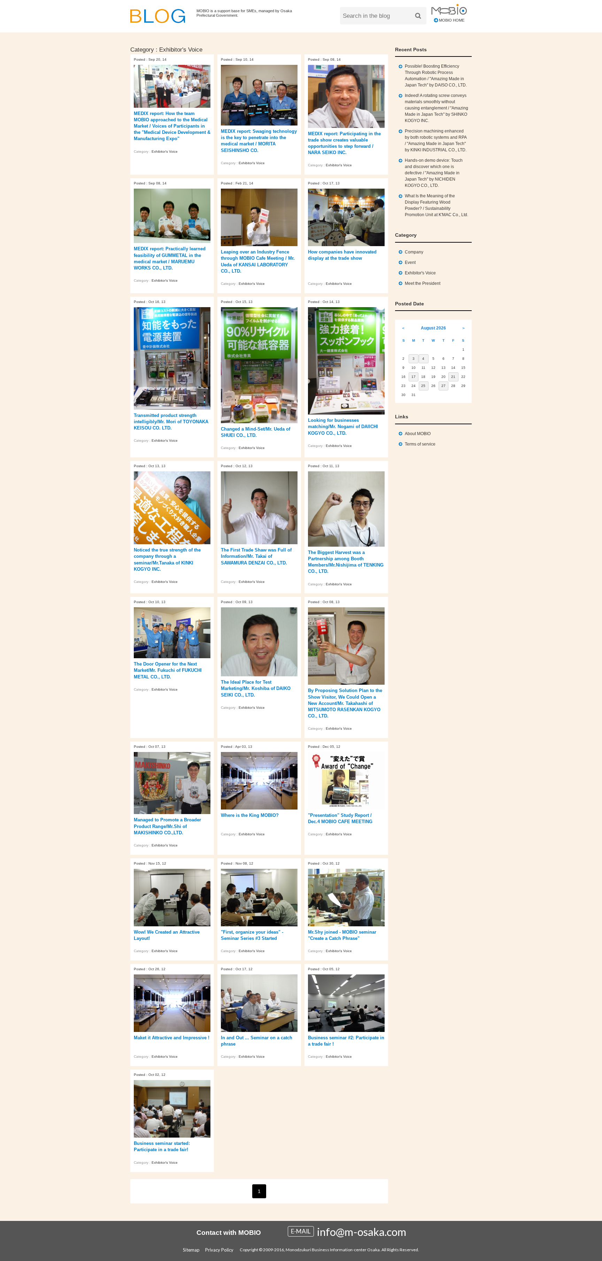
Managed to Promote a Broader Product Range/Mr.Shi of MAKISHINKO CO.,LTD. (167, 826)
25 (423, 386)
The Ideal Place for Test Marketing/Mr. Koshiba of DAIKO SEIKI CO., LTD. (256, 688)
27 (443, 386)
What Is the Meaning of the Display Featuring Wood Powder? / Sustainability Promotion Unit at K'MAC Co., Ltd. (436, 205)
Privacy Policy (219, 1250)
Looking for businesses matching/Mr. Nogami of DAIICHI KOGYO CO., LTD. (343, 426)
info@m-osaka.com (361, 1231)
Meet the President (422, 283)
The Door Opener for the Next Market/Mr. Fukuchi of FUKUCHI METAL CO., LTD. (168, 670)
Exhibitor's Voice (165, 151)
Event (410, 262)
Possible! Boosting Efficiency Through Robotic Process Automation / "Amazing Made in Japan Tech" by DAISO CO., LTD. (436, 76)
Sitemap (191, 1250)
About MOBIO (418, 433)
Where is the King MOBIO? (250, 815)
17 (413, 377)
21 (453, 377)
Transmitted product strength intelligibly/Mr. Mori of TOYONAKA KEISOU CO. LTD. (171, 422)
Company (414, 252)
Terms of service (420, 444)
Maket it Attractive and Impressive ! (171, 1037)
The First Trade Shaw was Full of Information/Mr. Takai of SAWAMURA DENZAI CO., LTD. (256, 556)
